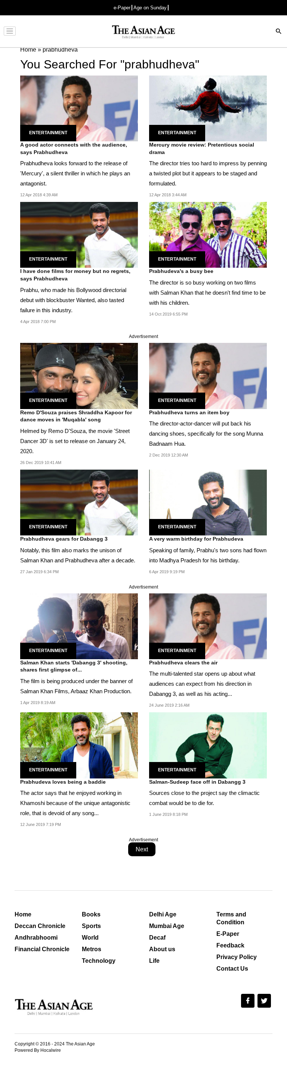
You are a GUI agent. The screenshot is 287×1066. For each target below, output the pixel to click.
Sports (91, 926)
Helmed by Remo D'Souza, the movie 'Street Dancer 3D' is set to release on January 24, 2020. (75, 441)
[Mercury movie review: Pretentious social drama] (208, 108)
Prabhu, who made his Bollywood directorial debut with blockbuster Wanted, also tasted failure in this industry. (73, 300)
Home (23, 914)
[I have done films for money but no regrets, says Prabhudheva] (79, 234)
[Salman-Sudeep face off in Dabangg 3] (208, 745)
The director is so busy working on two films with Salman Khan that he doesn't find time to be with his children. (207, 292)
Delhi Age (162, 914)
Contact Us (232, 968)
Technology (98, 961)
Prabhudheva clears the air (183, 663)
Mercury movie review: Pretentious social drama (201, 148)
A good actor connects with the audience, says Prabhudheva (73, 148)
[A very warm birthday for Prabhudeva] (208, 502)
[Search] (279, 32)
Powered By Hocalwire (38, 1050)
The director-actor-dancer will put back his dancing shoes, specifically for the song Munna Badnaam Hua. (206, 433)
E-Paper (227, 934)
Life (154, 961)
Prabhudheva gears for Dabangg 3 (64, 539)
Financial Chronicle (42, 949)
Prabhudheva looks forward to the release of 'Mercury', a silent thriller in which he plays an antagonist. (75, 173)
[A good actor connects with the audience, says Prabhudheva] (79, 108)
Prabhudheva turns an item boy (189, 412)
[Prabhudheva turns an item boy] (208, 375)
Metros (91, 949)
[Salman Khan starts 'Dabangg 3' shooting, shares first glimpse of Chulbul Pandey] (79, 626)
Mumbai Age (166, 926)
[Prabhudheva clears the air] (208, 626)
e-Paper (122, 7)
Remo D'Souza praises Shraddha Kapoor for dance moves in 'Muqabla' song (76, 416)
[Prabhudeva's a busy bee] (208, 234)
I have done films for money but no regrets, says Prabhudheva (75, 275)
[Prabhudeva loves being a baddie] (79, 745)
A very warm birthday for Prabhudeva (196, 539)
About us (162, 949)
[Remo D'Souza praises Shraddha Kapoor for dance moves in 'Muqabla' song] (79, 375)
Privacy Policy (236, 957)
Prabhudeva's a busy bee (181, 271)
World (90, 937)
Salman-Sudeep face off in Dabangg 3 (197, 782)
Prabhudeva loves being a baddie (63, 782)
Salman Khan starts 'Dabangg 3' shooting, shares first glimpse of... (73, 666)
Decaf (157, 937)
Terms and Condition (231, 918)
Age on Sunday (150, 7)
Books (91, 914)
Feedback (230, 945)
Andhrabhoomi (36, 937)
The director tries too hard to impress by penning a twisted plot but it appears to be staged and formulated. (208, 173)
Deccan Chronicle (40, 926)
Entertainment (48, 132)
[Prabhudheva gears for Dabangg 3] (79, 502)
